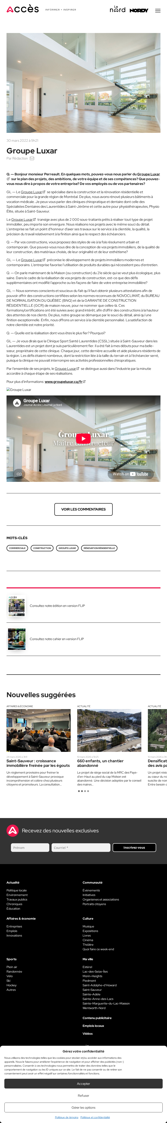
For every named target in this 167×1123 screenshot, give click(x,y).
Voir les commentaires (83, 509)
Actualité (83, 706)
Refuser (83, 1095)
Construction (42, 548)
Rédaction (20, 158)
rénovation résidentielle (99, 548)
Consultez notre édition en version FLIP (57, 606)
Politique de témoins (66, 1117)
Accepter (83, 1084)
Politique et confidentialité (95, 1117)
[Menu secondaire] (157, 10)
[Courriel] (32, 158)
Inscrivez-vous (134, 847)
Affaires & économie (20, 706)
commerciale (17, 548)
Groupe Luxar (31, 192)
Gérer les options (83, 1107)
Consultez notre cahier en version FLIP (57, 639)
